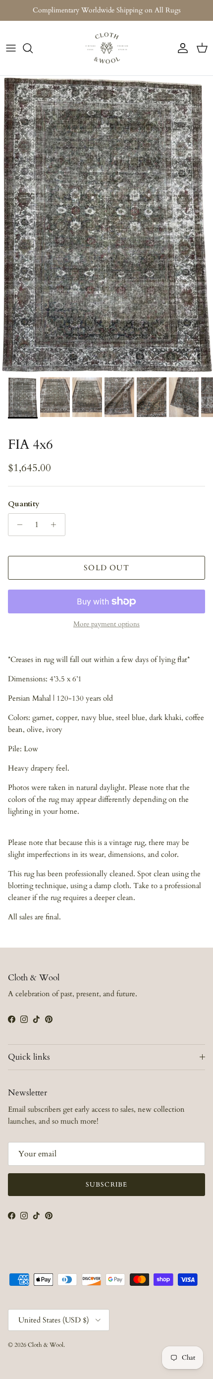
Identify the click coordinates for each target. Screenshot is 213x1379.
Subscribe (106, 1184)
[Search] (33, 48)
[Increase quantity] (56, 525)
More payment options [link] (106, 624)
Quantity (24, 504)
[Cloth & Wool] (106, 48)
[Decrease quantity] (17, 525)
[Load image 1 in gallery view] (106, 224)
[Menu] (11, 48)
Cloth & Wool (45, 1345)
